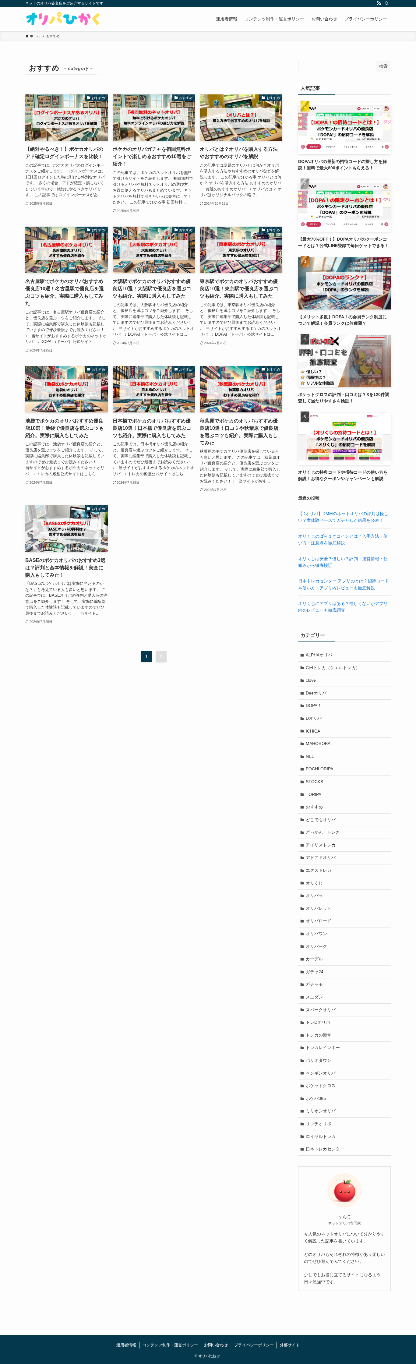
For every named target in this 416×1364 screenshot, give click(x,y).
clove (311, 680)
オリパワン (316, 933)
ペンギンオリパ (321, 1073)
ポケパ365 (316, 1098)
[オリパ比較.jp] (63, 19)
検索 (383, 66)
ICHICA (313, 731)
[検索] (387, 3)
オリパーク (316, 946)
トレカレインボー (323, 1047)
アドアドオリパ (321, 857)
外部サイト (290, 1345)
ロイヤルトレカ (321, 1136)
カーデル (314, 958)
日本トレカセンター (325, 1149)
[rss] (379, 3)
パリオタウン (318, 1060)
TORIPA (313, 794)
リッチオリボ (318, 1123)
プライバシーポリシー (254, 1345)
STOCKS (314, 781)
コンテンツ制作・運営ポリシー (170, 1345)
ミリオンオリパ (321, 1110)
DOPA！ (314, 705)
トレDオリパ (318, 1022)
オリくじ (314, 883)
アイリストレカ (321, 845)
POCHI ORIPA (319, 768)
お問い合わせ (216, 1345)
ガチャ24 (314, 971)
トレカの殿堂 (318, 1035)
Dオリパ (314, 718)
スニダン (314, 997)
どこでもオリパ (321, 819)
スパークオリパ (321, 1009)
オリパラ (314, 895)
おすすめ (314, 806)
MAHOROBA (318, 743)
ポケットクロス (321, 1085)
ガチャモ (314, 984)
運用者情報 (126, 1345)
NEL (310, 756)
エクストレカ (318, 870)
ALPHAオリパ (319, 654)
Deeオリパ (316, 693)
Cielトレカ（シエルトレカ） (333, 667)
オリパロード (318, 920)
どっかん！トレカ (323, 832)
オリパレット (318, 908)
